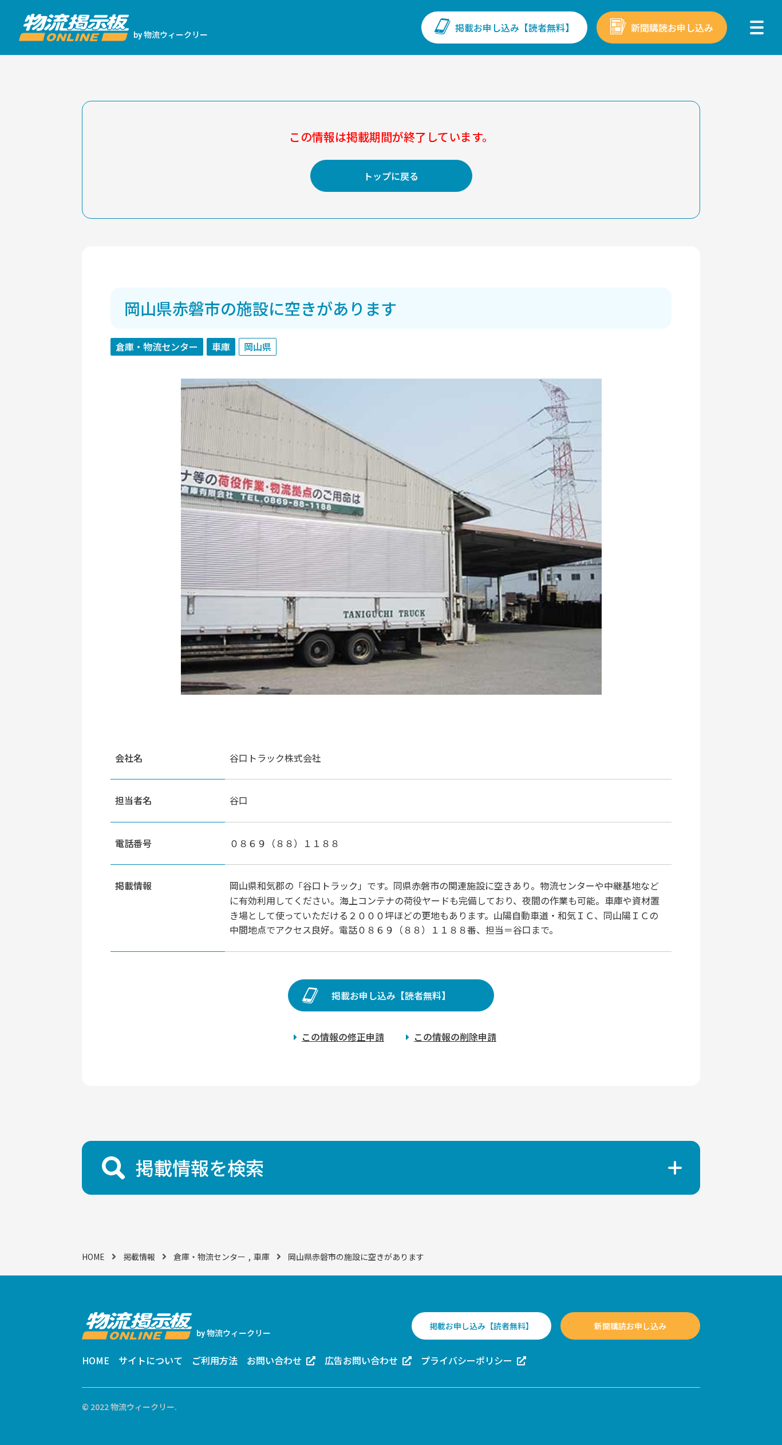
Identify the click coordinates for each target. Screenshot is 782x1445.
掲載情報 (139, 1256)
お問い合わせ (274, 1360)
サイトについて (151, 1360)
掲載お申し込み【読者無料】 (514, 27)
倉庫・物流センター (209, 1256)
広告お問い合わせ (361, 1360)
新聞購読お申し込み (672, 27)
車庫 (262, 1256)
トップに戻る (391, 176)
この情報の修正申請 (343, 1037)
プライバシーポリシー (466, 1360)
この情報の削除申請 (455, 1037)
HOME (93, 1256)
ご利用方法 (215, 1360)
